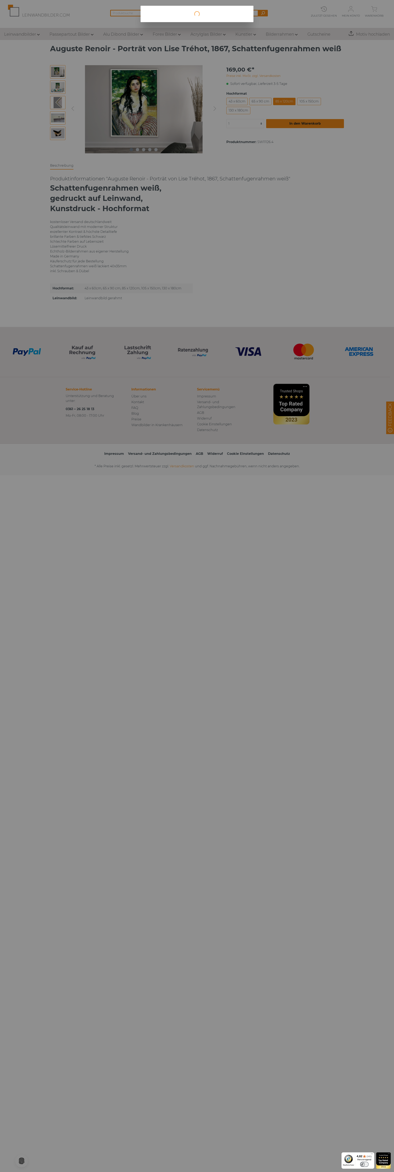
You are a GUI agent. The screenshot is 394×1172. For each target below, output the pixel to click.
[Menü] (371, 1154)
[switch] (364, 1164)
